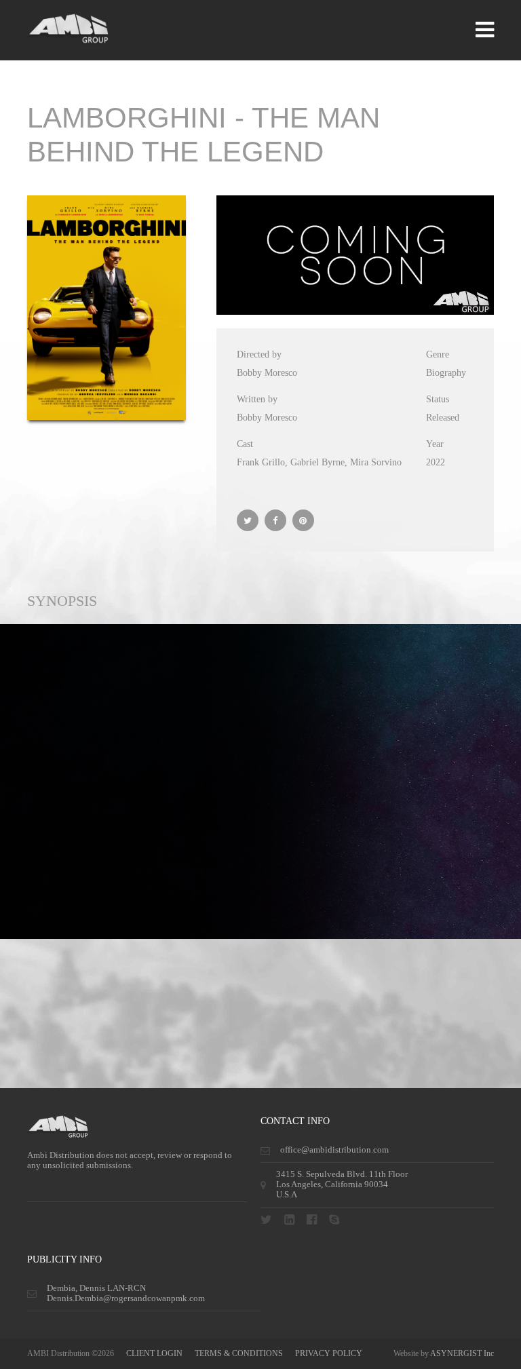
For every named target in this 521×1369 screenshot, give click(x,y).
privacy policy (328, 1353)
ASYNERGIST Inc (462, 1353)
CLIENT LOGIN (154, 1353)
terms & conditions (239, 1353)
